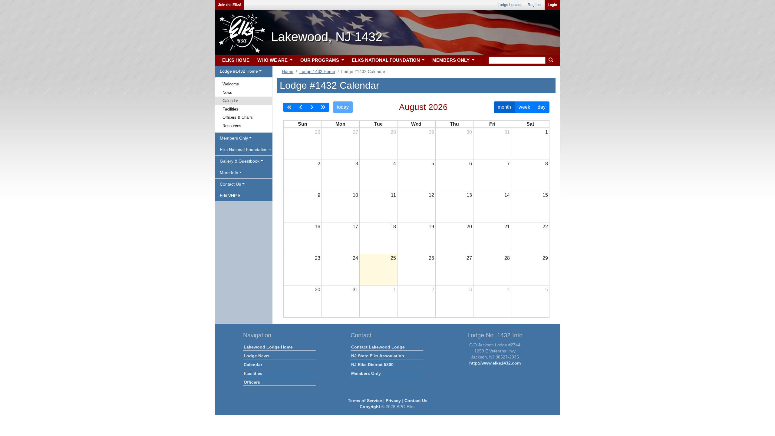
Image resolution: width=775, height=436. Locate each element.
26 (317, 132)
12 (431, 195)
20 (469, 226)
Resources (232, 126)
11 (393, 195)
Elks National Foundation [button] (244, 149)
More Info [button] (229, 172)
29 (431, 132)
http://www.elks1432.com (495, 363)
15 (545, 195)
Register (535, 5)
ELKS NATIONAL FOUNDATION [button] (386, 60)
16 (317, 226)
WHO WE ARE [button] (273, 60)
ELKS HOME (235, 60)
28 (393, 132)
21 (507, 226)
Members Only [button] (234, 138)
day (542, 107)
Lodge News (256, 355)
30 (469, 132)
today (343, 107)
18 (393, 226)
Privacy (393, 400)
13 (469, 195)
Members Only (366, 373)
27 (355, 132)
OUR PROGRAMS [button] (320, 60)
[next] (311, 107)
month (504, 107)
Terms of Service (365, 400)
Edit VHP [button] (229, 195)
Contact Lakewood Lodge (378, 347)
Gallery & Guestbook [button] (239, 161)
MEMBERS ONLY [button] (451, 60)
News (227, 92)
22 (545, 226)
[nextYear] (323, 107)
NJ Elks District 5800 (372, 364)
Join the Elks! (229, 5)
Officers (252, 382)
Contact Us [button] (230, 184)
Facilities (230, 109)
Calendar (230, 100)
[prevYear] (289, 107)
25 (393, 258)
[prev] (300, 107)
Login (552, 5)
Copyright (370, 406)
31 (507, 132)
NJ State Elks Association (377, 355)
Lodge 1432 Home (317, 71)
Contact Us (415, 400)
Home (287, 71)
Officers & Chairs (238, 117)
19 (431, 226)
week (524, 107)
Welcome (231, 84)
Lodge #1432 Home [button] (239, 71)
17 (355, 226)
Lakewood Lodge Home (268, 347)
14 (507, 195)
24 (355, 258)
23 (317, 258)
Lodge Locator (510, 5)
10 (355, 195)
